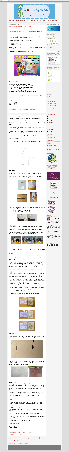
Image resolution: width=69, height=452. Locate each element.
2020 (50, 118)
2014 (50, 129)
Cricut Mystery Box (21, 111)
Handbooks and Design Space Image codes (18, 20)
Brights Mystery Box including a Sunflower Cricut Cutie (20, 26)
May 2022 (52, 101)
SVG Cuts (49, 143)
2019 (50, 120)
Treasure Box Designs (51, 145)
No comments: (25, 109)
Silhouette (44, 20)
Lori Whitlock (50, 140)
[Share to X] (32, 109)
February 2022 (53, 105)
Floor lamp (19, 413)
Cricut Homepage (51, 36)
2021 (50, 116)
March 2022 (52, 103)
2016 (50, 126)
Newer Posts (12, 438)
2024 (50, 96)
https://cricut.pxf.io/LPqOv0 (26, 51)
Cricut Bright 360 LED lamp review (16, 116)
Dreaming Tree (50, 135)
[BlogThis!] (31, 109)
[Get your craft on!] (54, 168)
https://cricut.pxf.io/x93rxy (28, 53)
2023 (50, 98)
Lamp (21, 434)
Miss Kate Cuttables (51, 142)
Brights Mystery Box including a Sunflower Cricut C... (54, 108)
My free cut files (32, 20)
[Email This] (30, 109)
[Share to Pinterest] (34, 109)
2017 (50, 124)
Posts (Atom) (17, 440)
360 (13, 434)
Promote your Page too (54, 193)
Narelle (53, 217)
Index (56, 20)
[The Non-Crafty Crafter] (53, 192)
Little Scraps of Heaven (52, 139)
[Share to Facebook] (33, 109)
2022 (50, 100)
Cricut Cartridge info (51, 20)
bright (15, 434)
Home (10, 20)
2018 (50, 122)
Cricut (18, 434)
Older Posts (41, 438)
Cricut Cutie (14, 111)
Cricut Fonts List (38, 20)
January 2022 (53, 114)
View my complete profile (52, 240)
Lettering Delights (51, 137)
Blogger (52, 448)
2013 (50, 131)
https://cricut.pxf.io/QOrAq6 (20, 132)
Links (27, 20)
